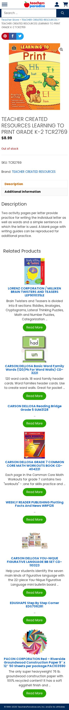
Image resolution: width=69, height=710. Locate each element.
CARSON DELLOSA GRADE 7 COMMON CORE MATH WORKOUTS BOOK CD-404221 (34, 465)
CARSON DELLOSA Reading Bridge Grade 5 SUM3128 (35, 408)
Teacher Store (10, 20)
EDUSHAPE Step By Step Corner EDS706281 (34, 605)
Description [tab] (14, 184)
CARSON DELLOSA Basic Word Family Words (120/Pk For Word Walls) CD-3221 (34, 369)
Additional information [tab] (23, 192)
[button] (61, 49)
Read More (34, 327)
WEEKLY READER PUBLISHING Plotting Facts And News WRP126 (35, 504)
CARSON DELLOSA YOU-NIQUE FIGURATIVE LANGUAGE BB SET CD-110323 (34, 562)
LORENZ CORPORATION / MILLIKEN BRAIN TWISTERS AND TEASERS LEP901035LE (34, 292)
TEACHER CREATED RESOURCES (40, 20)
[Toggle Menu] (4, 4)
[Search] (62, 13)
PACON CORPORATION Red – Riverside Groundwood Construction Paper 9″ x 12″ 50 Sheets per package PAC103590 (34, 662)
